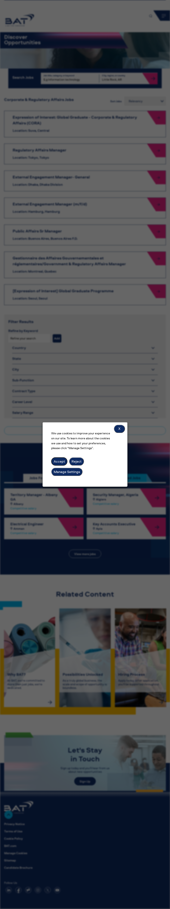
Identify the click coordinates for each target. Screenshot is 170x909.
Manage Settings (67, 471)
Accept (59, 461)
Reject (76, 461)
